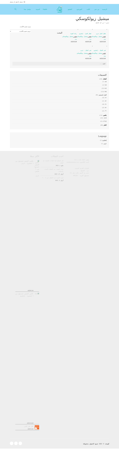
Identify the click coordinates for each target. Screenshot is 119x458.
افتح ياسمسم (103, 95)
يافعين (105, 115)
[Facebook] (11, 443)
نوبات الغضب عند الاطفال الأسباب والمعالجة (53, 170)
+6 (106, 107)
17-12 (105, 121)
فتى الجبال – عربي (85, 50)
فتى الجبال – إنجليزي (100, 50)
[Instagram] (20, 443)
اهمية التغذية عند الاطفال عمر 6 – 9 (52, 177)
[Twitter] (16, 443)
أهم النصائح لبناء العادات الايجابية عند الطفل (53, 162)
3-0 (106, 81)
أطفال (105, 79)
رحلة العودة (73, 33)
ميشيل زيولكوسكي (96, 36)
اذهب (104, 63)
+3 (106, 97)
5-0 (90, 39)
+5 (106, 104)
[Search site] (15, 9)
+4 (106, 101)
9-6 (105, 39)
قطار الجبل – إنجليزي (85, 33)
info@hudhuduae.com (73, 162)
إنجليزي (104, 140)
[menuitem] (45, 9)
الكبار (105, 125)
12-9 (105, 118)
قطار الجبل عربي (101, 33)
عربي (105, 143)
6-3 (106, 88)
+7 (106, 111)
